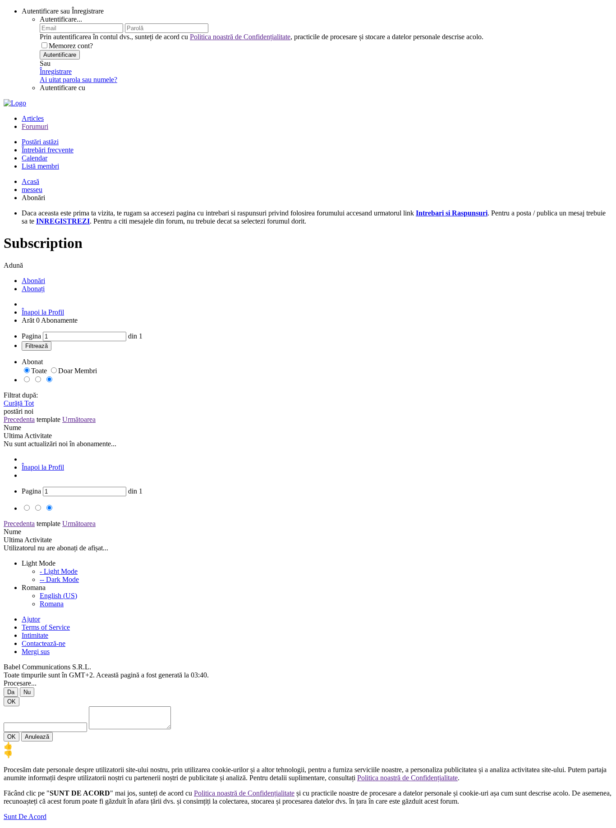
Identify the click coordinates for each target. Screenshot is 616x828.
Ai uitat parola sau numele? (78, 79)
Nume (12, 427)
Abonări (33, 280)
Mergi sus (36, 651)
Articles (33, 118)
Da (10, 692)
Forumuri (35, 126)
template (48, 419)
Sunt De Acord (25, 816)
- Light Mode (59, 571)
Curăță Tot (19, 403)
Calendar (34, 158)
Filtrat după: (21, 395)
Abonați (33, 289)
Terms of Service (46, 627)
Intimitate (35, 635)
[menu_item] (308, 745)
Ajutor (31, 619)
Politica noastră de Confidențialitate (240, 37)
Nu (27, 692)
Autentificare (59, 54)
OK (11, 701)
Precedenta (19, 419)
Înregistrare (56, 71)
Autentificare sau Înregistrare (63, 11)
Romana (52, 604)
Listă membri (40, 166)
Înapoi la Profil (43, 312)
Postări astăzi (40, 142)
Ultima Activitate (28, 435)
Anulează (37, 736)
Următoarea (79, 419)
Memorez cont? (71, 46)
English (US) (58, 595)
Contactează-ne (43, 643)
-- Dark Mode (59, 579)
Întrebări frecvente (48, 150)
